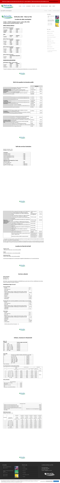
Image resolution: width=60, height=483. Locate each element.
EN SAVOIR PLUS (43, 481)
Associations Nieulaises (52, 37)
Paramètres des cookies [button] (49, 481)
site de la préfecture (53, 1)
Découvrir (24, 470)
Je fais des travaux (51, 35)
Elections (49, 44)
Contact (24, 476)
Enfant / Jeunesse (51, 31)
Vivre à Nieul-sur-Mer (26, 474)
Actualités (24, 472)
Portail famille (50, 33)
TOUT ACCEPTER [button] (56, 481)
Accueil (45, 10)
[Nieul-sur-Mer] (7, 6)
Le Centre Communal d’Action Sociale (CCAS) (52, 51)
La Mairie (49, 10)
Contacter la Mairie (51, 48)
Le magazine (50, 46)
